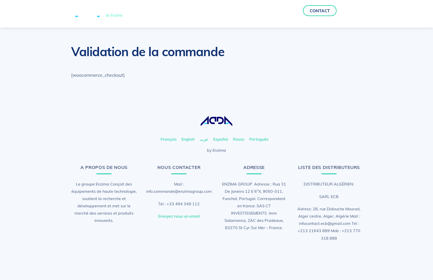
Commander (285, 10)
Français (169, 139)
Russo (238, 139)
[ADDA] (87, 18)
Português (259, 139)
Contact (320, 10)
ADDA (260, 10)
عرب (204, 139)
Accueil (241, 10)
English (188, 139)
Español (220, 139)
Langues (351, 10)
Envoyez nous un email (179, 216)
